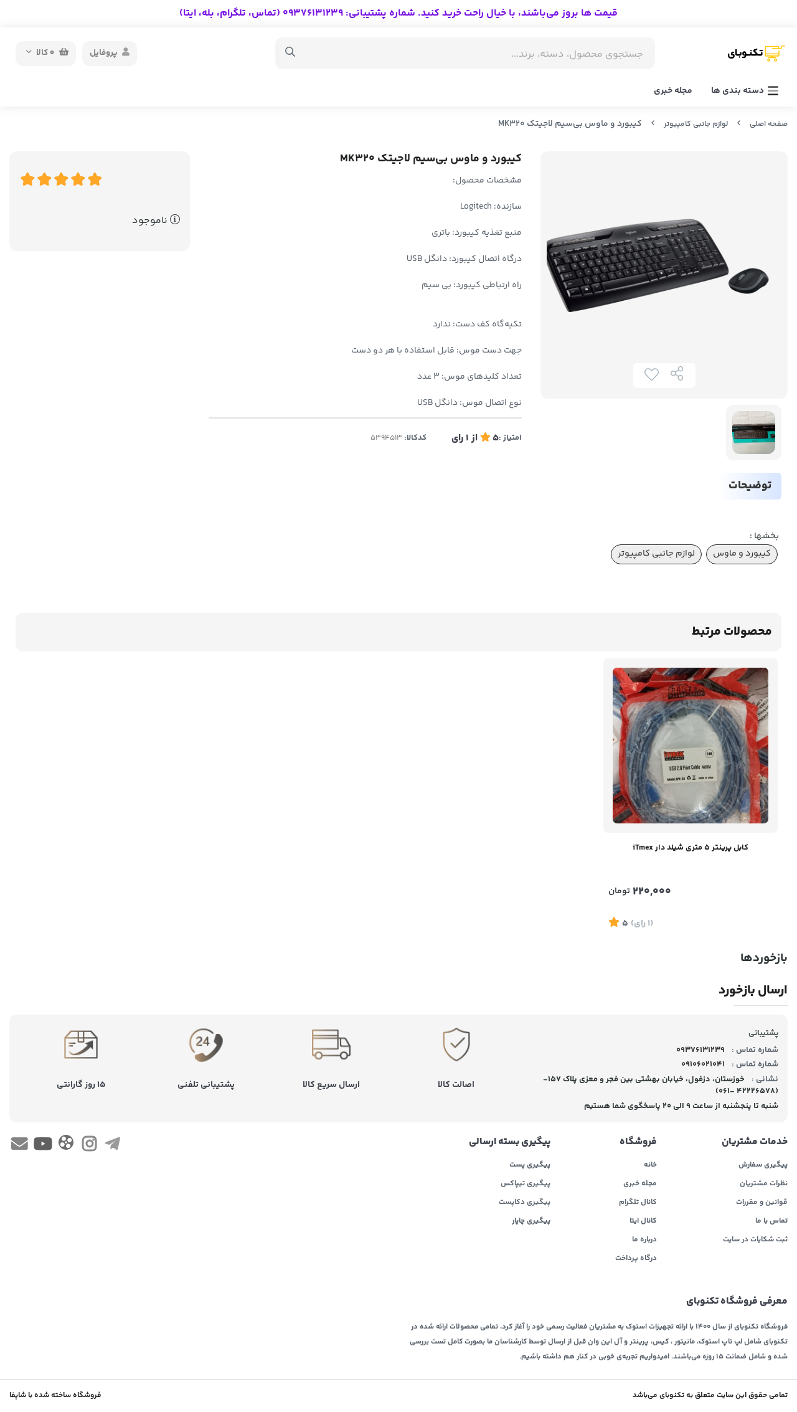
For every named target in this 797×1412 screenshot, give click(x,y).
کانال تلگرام (638, 1203)
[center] (290, 53)
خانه (650, 1165)
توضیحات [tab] (750, 486)
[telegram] (112, 1146)
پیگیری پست (529, 1165)
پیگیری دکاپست (524, 1203)
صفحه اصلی (769, 124)
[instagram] (89, 1146)
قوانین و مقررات (762, 1203)
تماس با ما (771, 1221)
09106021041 (703, 1064)
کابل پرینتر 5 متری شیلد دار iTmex (690, 847)
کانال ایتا (643, 1221)
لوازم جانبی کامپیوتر (696, 124)
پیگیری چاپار (531, 1221)
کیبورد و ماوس (742, 554)
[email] (19, 1146)
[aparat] (66, 1145)
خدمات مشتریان (755, 1142)
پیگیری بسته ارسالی (509, 1142)
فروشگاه (638, 1142)
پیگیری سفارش (763, 1165)
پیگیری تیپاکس (525, 1184)
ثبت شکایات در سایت (755, 1240)
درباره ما (644, 1240)
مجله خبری (673, 91)
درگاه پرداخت (636, 1259)
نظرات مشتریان (764, 1184)
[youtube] (42, 1146)
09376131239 (700, 1050)
